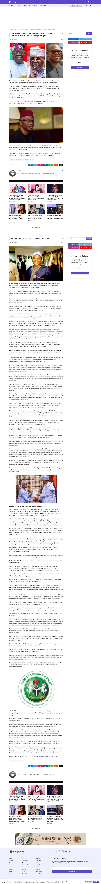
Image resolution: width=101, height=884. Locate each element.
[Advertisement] (50, 17)
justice (17, 760)
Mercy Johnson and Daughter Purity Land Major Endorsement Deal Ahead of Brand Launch (36, 197)
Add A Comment (36, 227)
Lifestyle (46, 1)
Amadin (11, 39)
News (29, 1)
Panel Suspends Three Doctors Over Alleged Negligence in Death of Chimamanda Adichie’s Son (17, 218)
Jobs (65, 1)
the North (50, 80)
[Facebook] (4, 84)
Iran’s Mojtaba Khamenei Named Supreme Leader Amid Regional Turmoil (35, 217)
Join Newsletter (76, 5)
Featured (12, 760)
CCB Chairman (42, 314)
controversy (25, 159)
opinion (22, 760)
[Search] (88, 2)
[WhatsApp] (4, 97)
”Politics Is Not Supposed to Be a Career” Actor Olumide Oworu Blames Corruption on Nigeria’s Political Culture (55, 197)
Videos (71, 1)
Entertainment (37, 1)
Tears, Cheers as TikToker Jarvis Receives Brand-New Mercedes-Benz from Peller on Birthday (55, 218)
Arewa (11, 159)
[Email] (4, 100)
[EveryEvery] (14, 2)
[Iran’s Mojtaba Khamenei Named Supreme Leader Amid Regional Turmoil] (36, 209)
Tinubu (31, 159)
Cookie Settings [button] (88, 881)
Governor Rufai (32, 153)
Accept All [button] (96, 881)
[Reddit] (4, 93)
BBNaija (60, 1)
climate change (18, 159)
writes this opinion (52, 756)
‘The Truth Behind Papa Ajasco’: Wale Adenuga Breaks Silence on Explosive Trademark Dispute (17, 197)
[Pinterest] (4, 90)
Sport (53, 1)
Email (79, 62)
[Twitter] (4, 87)
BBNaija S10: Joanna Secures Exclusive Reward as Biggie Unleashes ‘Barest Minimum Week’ (32, 5)
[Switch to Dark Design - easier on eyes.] (91, 2)
